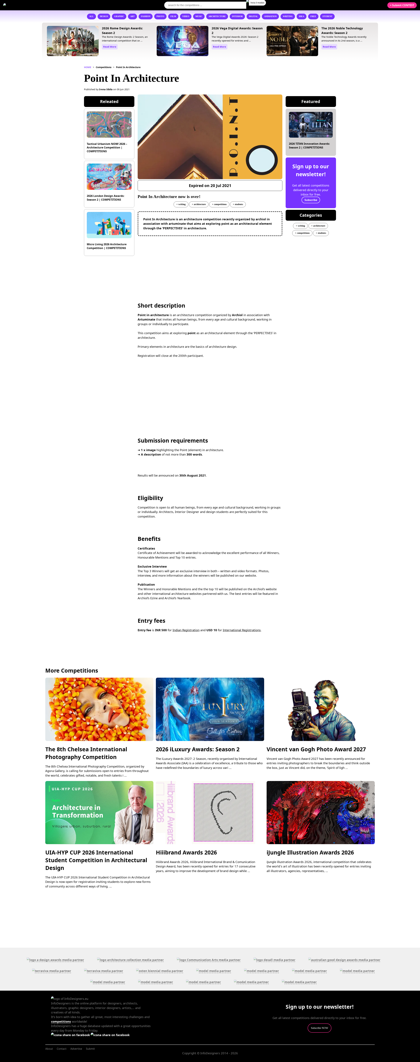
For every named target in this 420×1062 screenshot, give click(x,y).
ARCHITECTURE (217, 16)
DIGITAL (253, 16)
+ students (238, 204)
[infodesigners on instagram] (110, 1035)
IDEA (301, 16)
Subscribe (310, 200)
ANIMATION (270, 16)
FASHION (145, 16)
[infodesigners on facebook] (71, 1035)
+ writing (181, 204)
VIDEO (185, 16)
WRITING (288, 16)
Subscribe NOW (319, 1028)
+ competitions (219, 204)
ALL (91, 16)
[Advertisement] (210, 262)
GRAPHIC (119, 16)
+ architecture (199, 204)
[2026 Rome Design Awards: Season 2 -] (73, 41)
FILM (173, 16)
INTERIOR (237, 16)
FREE (313, 16)
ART (132, 16)
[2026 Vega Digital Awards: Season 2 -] (182, 41)
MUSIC (198, 16)
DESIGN (104, 16)
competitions (61, 1021)
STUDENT (327, 16)
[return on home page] (23, 5)
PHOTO (160, 16)
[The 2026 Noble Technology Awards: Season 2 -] (292, 41)
